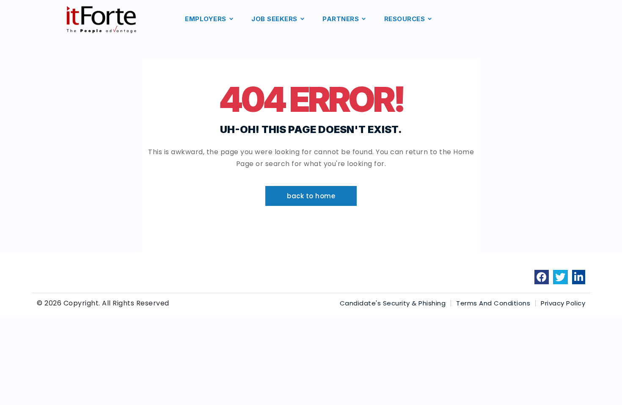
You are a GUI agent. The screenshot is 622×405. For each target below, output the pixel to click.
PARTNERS (340, 19)
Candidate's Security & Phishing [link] (393, 303)
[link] (541, 277)
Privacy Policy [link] (563, 303)
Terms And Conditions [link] (493, 303)
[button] (311, 196)
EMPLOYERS (205, 19)
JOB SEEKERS (274, 19)
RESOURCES (404, 19)
